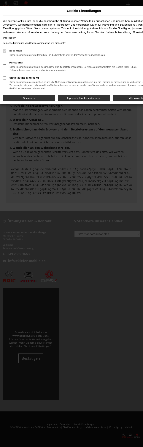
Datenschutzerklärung (118, 32)
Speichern (29, 97)
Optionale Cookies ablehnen (84, 97)
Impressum (9, 37)
